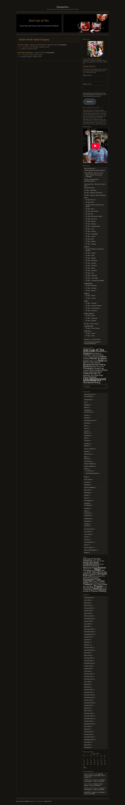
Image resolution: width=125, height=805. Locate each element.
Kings (86, 477)
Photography (88, 368)
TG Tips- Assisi (90, 239)
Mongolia (87, 364)
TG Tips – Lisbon (90, 333)
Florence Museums (91, 567)
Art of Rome (98, 351)
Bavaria (104, 351)
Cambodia (86, 355)
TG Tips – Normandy (91, 260)
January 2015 (88, 676)
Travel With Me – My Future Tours (93, 173)
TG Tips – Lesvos (90, 298)
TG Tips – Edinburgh (91, 318)
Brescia (93, 353)
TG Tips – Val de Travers (92, 328)
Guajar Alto (42, 47)
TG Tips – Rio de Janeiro (91, 323)
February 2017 (88, 647)
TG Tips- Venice (90, 208)
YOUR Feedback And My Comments (94, 170)
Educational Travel (89, 420)
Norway (86, 495)
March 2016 (87, 655)
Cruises (85, 357)
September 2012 (89, 723)
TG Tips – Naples (90, 241)
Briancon (98, 353)
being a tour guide (91, 562)
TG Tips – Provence (91, 265)
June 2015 (87, 671)
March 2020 (87, 613)
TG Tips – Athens (90, 295)
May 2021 (87, 602)
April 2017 (87, 645)
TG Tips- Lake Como (91, 219)
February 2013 (88, 713)
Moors (40, 56)
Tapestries (87, 521)
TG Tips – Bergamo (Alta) (93, 226)
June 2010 (87, 742)
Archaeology (87, 399)
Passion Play (87, 577)
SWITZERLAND (88, 326)
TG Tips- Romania (89, 187)
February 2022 (88, 597)
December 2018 (88, 629)
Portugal (96, 368)
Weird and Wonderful (92, 381)
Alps (99, 559)
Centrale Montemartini (97, 355)
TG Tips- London (90, 315)
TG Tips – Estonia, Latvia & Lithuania (94, 195)
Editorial (90, 357)
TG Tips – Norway (91, 290)
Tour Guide (95, 375)
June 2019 (87, 624)
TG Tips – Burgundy (91, 275)
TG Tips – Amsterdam (90, 190)
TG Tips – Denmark (91, 288)
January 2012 (88, 731)
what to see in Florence (94, 590)
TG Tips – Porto (90, 335)
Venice (86, 380)
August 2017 (88, 637)
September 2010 (89, 739)
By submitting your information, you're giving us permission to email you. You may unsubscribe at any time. (94, 94)
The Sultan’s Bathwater (25, 52)
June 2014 (87, 681)
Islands (86, 361)
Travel (98, 586)
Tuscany (86, 539)
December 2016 (88, 650)
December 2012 (88, 716)
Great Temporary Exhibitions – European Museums (92, 342)
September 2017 (89, 634)
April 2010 (87, 747)
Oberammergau (97, 576)
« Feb (84, 767)
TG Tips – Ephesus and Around (93, 192)
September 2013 (89, 702)
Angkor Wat (95, 561)
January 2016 (88, 660)
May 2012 (87, 729)
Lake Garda (89, 363)
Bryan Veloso (48, 801)
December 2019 (88, 618)
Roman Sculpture (96, 370)
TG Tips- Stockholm (91, 285)
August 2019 (88, 621)
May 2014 (87, 684)
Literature (97, 363)
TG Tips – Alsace (90, 268)
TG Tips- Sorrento (91, 221)
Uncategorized (94, 379)
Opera (86, 498)
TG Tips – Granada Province (94, 305)
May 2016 (87, 652)
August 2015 (88, 668)
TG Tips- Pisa (89, 213)
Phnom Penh (100, 366)
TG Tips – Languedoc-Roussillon (95, 280)
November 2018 (88, 631)
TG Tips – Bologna (91, 224)
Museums (87, 366)
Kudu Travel (87, 479)
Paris (94, 366)
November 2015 (88, 663)
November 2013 (88, 697)
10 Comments (62, 45)
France (103, 356)
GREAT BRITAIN (89, 313)
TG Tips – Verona (90, 236)
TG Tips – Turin (90, 229)
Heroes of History (98, 358)
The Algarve (87, 505)
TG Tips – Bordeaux (91, 270)
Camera (96, 564)
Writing (97, 382)
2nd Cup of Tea (27, 47)
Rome (104, 370)
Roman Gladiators (89, 463)
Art (91, 351)
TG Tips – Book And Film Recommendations (91, 180)
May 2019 (87, 626)
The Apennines (88, 529)
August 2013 (88, 705)
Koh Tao (86, 526)
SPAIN (86, 301)
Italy (101, 360)
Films (85, 425)
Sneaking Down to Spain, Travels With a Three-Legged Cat (94, 775)
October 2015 (88, 666)
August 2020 (88, 610)
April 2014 (87, 687)
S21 (90, 583)
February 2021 (88, 608)
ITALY (86, 197)
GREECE (87, 293)
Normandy (87, 435)
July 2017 (87, 639)
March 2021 (87, 605)
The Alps (93, 374)
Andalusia (35, 47)
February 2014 (88, 689)
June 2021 (87, 600)
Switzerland (98, 372)
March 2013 (87, 710)
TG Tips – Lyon (90, 273)
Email (87, 84)
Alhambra (23, 56)
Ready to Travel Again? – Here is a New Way (94, 780)
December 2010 (88, 737)
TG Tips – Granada (91, 303)
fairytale (35, 56)
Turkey (86, 537)
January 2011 (88, 734)
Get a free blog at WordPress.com (24, 801)
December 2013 (88, 694)
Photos (98, 579)
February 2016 (88, 658)
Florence (96, 357)
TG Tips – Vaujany (91, 263)
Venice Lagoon (88, 547)
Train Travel (87, 534)
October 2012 (88, 721)
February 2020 (88, 616)
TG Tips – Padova (91, 231)
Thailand (86, 374)
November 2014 (88, 679)
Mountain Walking (99, 365)
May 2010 (87, 745)
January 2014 (88, 692)
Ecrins (102, 564)
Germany (86, 359)
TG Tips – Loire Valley (92, 278)
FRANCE (86, 247)
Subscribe (89, 101)
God (92, 570)
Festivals (86, 423)
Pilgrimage (88, 581)
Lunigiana (92, 574)
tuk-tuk (105, 587)
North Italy (87, 576)
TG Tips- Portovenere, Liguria (94, 216)
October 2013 (88, 700)
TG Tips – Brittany (91, 258)
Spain (47, 47)
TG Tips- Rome (90, 202)
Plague (95, 581)
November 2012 (88, 718)
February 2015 (88, 673)
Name (87, 75)
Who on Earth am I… (90, 168)
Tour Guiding (88, 396)
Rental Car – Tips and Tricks (92, 339)
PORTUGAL (87, 331)
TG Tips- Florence (91, 199)
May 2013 (87, 708)
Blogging (86, 353)
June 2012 (87, 726)
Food (85, 428)
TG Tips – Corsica (91, 253)
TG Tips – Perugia (91, 244)
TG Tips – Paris (90, 255)
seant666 (87, 792)
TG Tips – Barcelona (91, 310)
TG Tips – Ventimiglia (91, 234)
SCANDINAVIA (88, 283)
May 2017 (87, 642)
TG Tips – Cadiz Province (93, 308)
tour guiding (88, 587)
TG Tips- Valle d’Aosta (92, 211)
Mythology (87, 492)
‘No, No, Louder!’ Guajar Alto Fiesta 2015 (31, 44)
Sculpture (86, 372)
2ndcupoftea (62, 6)
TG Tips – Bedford (91, 320)
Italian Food (93, 361)
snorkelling (94, 583)
